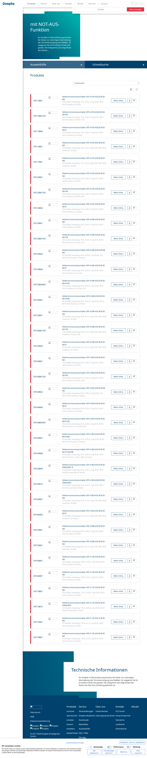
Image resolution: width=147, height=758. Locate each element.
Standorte (120, 720)
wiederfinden (72, 733)
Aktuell (135, 707)
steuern (69, 724)
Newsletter (83, 724)
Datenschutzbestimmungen (75, 743)
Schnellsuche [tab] (100, 64)
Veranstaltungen (86, 711)
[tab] (131, 89)
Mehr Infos (118, 100)
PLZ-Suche (120, 711)
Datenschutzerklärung (40, 721)
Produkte (71, 707)
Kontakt (120, 707)
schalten (70, 720)
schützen (70, 711)
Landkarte (120, 724)
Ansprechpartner (123, 715)
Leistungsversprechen (105, 715)
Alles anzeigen (135, 9)
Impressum (35, 712)
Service (82, 707)
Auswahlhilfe (38, 64)
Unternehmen (102, 711)
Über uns (100, 707)
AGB (32, 716)
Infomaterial (121, 728)
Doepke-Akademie (87, 715)
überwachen (71, 715)
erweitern (70, 728)
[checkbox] (90, 747)
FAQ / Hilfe (83, 733)
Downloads (84, 720)
